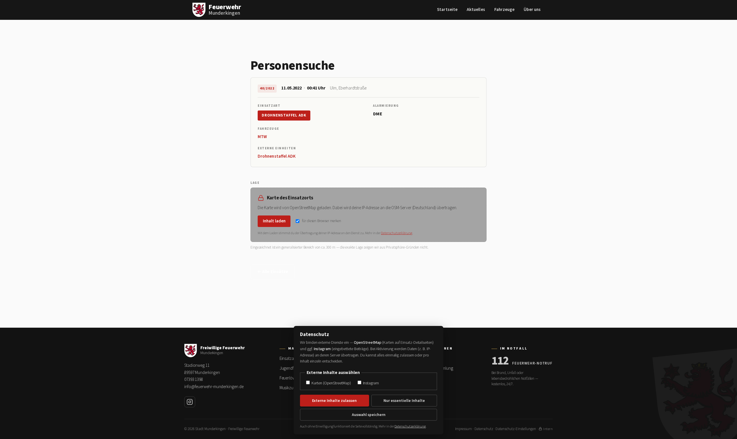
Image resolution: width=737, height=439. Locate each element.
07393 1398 (193, 380)
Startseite (447, 10)
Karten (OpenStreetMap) (331, 383)
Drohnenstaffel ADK (284, 115)
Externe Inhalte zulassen (334, 401)
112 (500, 361)
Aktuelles (476, 10)
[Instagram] (189, 401)
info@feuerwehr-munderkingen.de (213, 387)
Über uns (532, 10)
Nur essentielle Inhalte (404, 401)
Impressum (463, 429)
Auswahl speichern (368, 415)
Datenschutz (483, 429)
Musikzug (288, 388)
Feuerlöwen (290, 378)
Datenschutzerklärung (396, 233)
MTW (262, 137)
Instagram (370, 383)
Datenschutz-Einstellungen (515, 429)
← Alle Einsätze (272, 272)
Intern (548, 429)
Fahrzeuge (504, 10)
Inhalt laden (274, 221)
